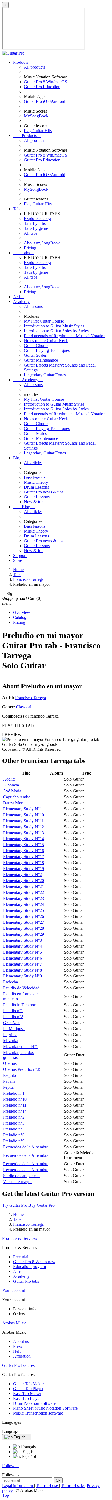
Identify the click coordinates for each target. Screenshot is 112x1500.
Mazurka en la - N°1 (20, 1046)
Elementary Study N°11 (23, 821)
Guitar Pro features (18, 1365)
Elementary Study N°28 (23, 928)
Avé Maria (12, 791)
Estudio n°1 (13, 1010)
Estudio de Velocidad (21, 988)
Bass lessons (34, 477)
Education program (29, 1266)
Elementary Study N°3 (22, 940)
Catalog (19, 617)
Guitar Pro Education (42, 86)
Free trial (20, 1256)
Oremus (10, 1063)
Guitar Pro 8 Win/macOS (45, 81)
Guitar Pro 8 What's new (34, 1261)
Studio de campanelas (21, 1175)
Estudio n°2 (13, 1016)
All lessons (33, 306)
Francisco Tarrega (30, 697)
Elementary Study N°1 (22, 809)
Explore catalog (37, 218)
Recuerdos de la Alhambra (25, 1147)
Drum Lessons (36, 487)
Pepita (8, 1087)
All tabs (30, 233)
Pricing (30, 248)
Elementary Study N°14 (23, 838)
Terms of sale (73, 1485)
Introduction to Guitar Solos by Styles (56, 331)
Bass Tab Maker (27, 1393)
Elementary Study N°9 (22, 976)
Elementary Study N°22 (23, 892)
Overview (21, 612)
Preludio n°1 (13, 1093)
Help (17, 1351)
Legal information (18, 1485)
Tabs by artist (35, 223)
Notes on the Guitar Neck (46, 340)
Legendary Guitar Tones (45, 374)
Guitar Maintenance (41, 360)
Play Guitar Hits (38, 130)
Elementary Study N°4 (22, 946)
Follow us (10, 1465)
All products (34, 67)
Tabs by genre (36, 228)
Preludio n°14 (15, 1111)
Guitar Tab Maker (28, 1383)
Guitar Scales (35, 355)
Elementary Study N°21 (23, 886)
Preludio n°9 (13, 1141)
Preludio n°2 (13, 1117)
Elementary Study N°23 (23, 898)
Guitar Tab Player (28, 1388)
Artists (18, 296)
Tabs (17, 208)
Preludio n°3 (13, 1123)
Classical (23, 707)
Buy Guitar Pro (41, 1205)
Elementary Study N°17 (23, 856)
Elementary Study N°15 (23, 844)
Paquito (9, 1075)
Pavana (9, 1081)
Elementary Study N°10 (23, 815)
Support (20, 555)
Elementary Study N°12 (23, 826)
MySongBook (36, 116)
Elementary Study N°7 (22, 964)
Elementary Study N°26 (23, 916)
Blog (17, 458)
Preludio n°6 (13, 1135)
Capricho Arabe (16, 797)
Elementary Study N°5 (22, 952)
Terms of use (47, 1485)
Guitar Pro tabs (26, 1281)
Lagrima (10, 1034)
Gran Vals (11, 1022)
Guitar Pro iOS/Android (44, 101)
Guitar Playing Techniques (47, 350)
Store (17, 560)
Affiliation (22, 1356)
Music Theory (36, 482)
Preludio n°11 (14, 1105)
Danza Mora (13, 803)
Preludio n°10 (15, 1099)
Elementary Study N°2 (22, 874)
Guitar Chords (36, 345)
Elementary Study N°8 (22, 970)
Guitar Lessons (37, 497)
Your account (13, 1290)
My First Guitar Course (44, 321)
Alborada (11, 785)
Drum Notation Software (34, 1403)
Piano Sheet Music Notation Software (45, 1408)
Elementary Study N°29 (23, 934)
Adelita (9, 779)
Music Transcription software (38, 1413)
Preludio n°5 (13, 1129)
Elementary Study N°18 (23, 862)
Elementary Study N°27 (23, 922)
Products (20, 62)
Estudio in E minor (19, 1004)
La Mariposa (14, 1028)
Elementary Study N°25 (23, 910)
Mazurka (10, 1040)
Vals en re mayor (17, 1181)
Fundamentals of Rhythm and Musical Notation (64, 335)
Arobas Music (14, 1323)
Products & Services (19, 1238)
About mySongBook (42, 243)
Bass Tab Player (27, 1398)
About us (21, 1341)
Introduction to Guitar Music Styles (54, 326)
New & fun (33, 501)
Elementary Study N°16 (23, 850)
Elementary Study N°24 (23, 904)
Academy (21, 301)
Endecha (10, 982)
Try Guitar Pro (14, 1205)
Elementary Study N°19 (23, 868)
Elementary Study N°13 (23, 832)
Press (17, 1346)
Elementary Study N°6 (22, 958)
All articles (33, 462)
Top (5, 1495)
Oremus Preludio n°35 (22, 1069)
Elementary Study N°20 (23, 880)
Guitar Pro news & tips (43, 492)
